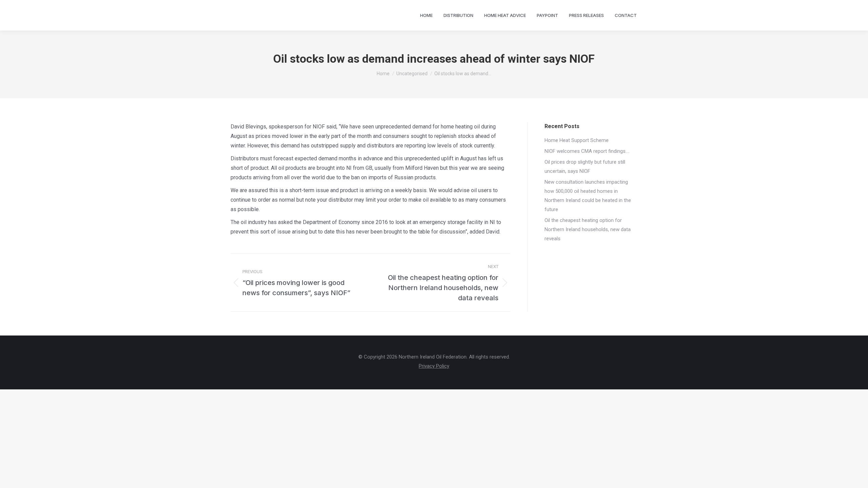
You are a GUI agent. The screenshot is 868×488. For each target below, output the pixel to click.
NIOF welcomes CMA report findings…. (587, 151)
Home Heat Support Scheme (577, 140)
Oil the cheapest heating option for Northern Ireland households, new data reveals (588, 229)
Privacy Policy (434, 366)
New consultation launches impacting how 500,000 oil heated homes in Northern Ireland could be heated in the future (588, 195)
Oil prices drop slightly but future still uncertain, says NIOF (585, 166)
